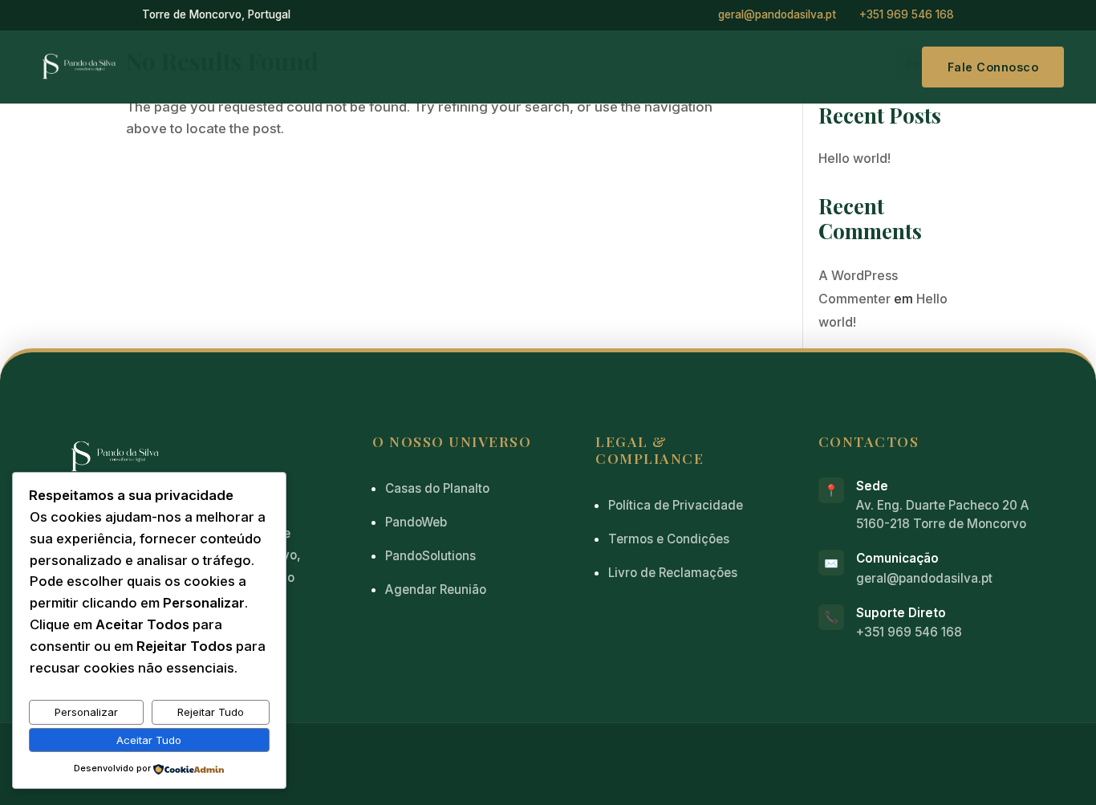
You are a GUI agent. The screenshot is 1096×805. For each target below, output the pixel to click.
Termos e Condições (668, 539)
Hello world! (854, 158)
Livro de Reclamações (672, 572)
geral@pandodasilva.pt (777, 14)
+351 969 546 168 (906, 14)
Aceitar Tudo (148, 740)
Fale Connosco (993, 67)
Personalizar (86, 711)
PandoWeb (416, 522)
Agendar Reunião (435, 589)
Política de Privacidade (675, 505)
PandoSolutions (430, 555)
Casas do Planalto (437, 488)
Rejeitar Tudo (210, 711)
